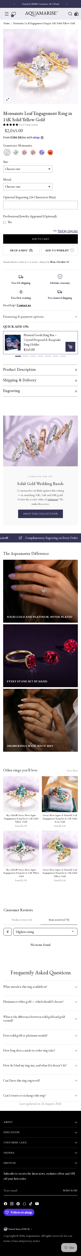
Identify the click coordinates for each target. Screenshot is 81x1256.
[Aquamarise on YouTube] (37, 1204)
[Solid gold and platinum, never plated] (40, 591)
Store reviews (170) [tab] (59, 919)
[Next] (66, 4)
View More (72, 770)
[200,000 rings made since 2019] (40, 720)
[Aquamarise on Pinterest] (18, 1204)
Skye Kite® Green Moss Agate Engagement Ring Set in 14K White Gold (21, 873)
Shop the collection (40, 513)
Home (7, 23)
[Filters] (8, 932)
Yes (10, 222)
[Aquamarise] (41, 14)
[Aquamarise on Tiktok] (31, 1204)
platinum (53, 499)
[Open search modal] (70, 14)
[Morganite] (24, 152)
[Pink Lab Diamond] (33, 152)
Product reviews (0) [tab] (22, 919)
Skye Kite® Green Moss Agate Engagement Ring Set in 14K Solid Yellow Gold (21, 818)
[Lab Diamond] (16, 152)
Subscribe (70, 1190)
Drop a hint (19, 250)
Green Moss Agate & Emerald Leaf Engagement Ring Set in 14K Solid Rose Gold (60, 818)
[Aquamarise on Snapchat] (24, 1204)
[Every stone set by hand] (40, 655)
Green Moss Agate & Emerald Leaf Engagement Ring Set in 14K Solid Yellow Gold (60, 873)
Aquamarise (33, 1236)
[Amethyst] (42, 152)
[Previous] (14, 4)
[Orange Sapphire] (50, 152)
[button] (18, 356)
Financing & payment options (23, 316)
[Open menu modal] (7, 14)
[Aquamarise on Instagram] (12, 1204)
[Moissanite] (7, 152)
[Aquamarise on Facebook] (6, 1204)
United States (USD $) (18, 1229)
